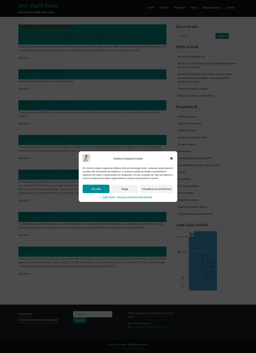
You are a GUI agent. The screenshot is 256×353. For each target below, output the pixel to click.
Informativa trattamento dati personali (134, 197)
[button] (171, 158)
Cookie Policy (108, 197)
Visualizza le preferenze (156, 188)
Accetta (96, 188)
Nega (124, 188)
